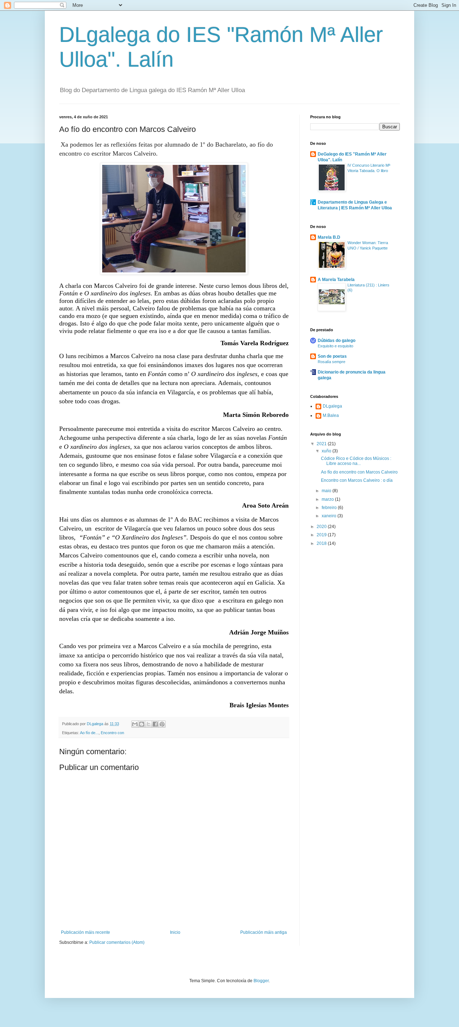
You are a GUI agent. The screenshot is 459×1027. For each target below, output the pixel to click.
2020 (322, 526)
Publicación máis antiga (263, 932)
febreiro (330, 507)
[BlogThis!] (141, 724)
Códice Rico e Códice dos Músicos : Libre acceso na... (356, 461)
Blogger (261, 980)
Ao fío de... (89, 733)
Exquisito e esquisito (335, 346)
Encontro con (112, 733)
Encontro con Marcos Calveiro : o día (357, 480)
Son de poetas (332, 356)
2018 (322, 543)
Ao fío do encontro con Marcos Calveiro (359, 472)
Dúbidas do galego (336, 340)
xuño (327, 450)
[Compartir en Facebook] (155, 724)
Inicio (175, 932)
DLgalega (332, 406)
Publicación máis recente (85, 932)
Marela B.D (329, 237)
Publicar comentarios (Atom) (117, 942)
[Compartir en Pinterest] (162, 724)
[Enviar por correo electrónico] (134, 724)
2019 (322, 534)
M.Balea (331, 415)
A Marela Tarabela (336, 279)
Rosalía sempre (331, 362)
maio (327, 490)
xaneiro (329, 515)
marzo (328, 499)
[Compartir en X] (148, 724)
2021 (322, 443)
